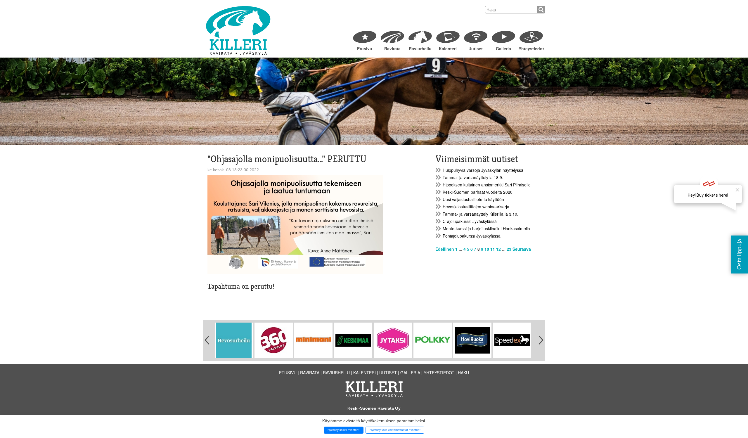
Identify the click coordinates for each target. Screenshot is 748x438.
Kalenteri (448, 48)
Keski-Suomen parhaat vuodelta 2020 (477, 192)
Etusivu (364, 48)
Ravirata (392, 48)
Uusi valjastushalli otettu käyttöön (473, 199)
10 (486, 249)
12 (498, 249)
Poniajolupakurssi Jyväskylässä (472, 236)
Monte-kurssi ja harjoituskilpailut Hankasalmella (486, 228)
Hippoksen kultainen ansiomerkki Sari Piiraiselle (487, 185)
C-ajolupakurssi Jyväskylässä (470, 221)
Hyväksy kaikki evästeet (343, 430)
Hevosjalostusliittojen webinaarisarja (476, 207)
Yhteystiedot (531, 48)
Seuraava (521, 249)
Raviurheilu (420, 48)
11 (492, 249)
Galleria (503, 48)
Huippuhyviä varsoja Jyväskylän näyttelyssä (483, 170)
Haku (463, 372)
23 (509, 249)
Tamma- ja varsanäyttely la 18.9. (473, 177)
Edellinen (444, 249)
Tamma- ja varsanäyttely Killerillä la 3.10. (480, 214)
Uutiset (475, 48)
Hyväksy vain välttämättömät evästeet (395, 430)
